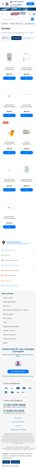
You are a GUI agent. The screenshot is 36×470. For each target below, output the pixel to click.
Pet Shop (7, 281)
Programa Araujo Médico (11, 326)
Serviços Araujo (8, 314)
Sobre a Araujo (8, 298)
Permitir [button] (6, 462)
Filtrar (7, 38)
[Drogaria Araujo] (18, 13)
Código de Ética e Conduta (18, 429)
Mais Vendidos (27, 38)
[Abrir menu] (3, 14)
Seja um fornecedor (9, 334)
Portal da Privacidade (18, 422)
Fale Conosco (7, 318)
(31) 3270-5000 (16, 404)
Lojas (4, 322)
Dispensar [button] (15, 462)
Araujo (6, 24)
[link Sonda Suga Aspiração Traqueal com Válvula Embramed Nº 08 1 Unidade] (26, 94)
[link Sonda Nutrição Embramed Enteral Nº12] (26, 169)
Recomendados (16, 38)
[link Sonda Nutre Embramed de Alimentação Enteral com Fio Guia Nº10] (9, 57)
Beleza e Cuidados (11, 270)
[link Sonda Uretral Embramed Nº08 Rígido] (9, 169)
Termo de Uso (18, 418)
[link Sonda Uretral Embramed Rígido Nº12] (26, 57)
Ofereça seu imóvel (9, 339)
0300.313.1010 (15, 410)
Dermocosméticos (11, 260)
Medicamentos (10, 250)
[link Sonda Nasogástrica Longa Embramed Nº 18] (26, 131)
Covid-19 (18, 425)
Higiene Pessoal (10, 275)
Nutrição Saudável (11, 286)
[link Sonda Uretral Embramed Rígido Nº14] (9, 94)
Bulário (5, 343)
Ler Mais (30, 32)
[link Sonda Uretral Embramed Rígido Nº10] (9, 206)
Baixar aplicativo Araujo (18, 371)
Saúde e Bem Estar (16, 24)
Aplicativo (6, 306)
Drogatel (17, 400)
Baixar (30, 4)
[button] (10, 466)
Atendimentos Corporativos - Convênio (15, 310)
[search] (18, 19)
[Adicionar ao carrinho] (9, 78)
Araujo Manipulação (9, 302)
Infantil (6, 255)
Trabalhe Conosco (9, 330)
